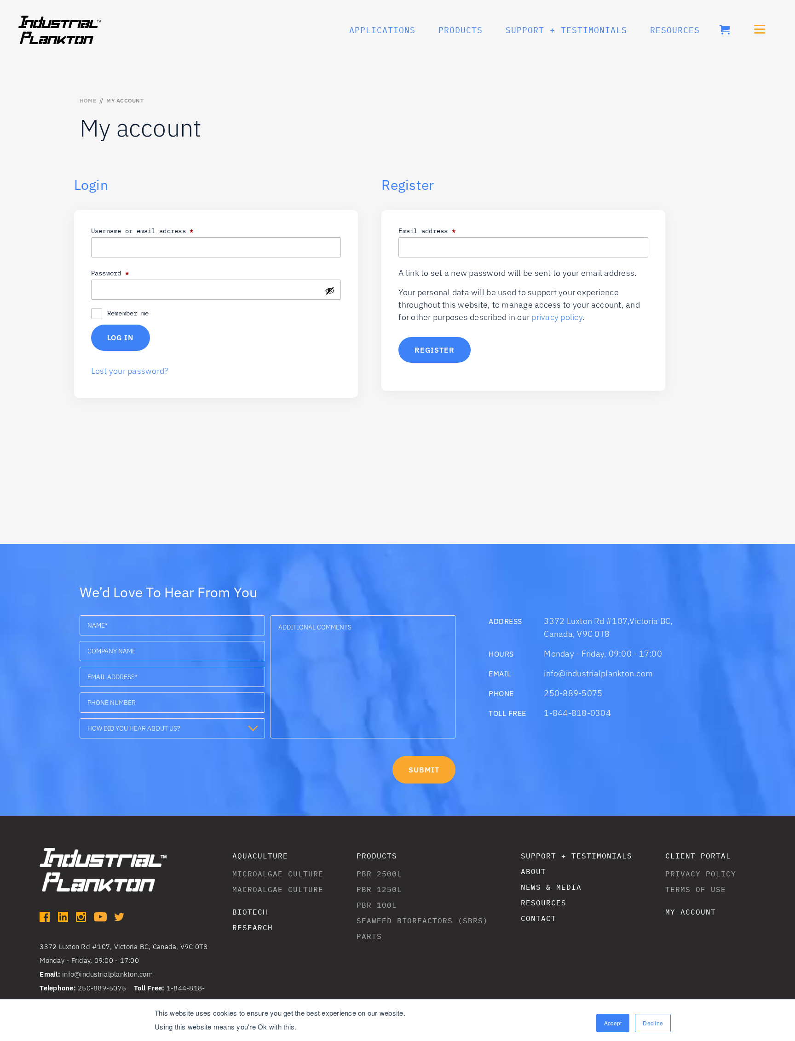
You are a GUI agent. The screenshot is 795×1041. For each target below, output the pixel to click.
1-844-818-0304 (577, 713)
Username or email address (157, 230)
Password (125, 273)
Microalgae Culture (277, 873)
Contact (538, 918)
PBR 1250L (379, 889)
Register (435, 350)
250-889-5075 (573, 693)
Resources (675, 30)
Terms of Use (695, 889)
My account (690, 911)
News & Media (551, 887)
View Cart (724, 30)
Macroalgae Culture (277, 889)
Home (88, 100)
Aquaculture (260, 855)
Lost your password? (129, 371)
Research (252, 927)
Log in (120, 337)
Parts (369, 936)
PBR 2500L (379, 873)
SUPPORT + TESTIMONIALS (566, 30)
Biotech (250, 911)
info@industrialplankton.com (598, 673)
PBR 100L (377, 904)
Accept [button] (613, 1023)
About (533, 871)
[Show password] (330, 291)
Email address (441, 230)
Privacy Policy (700, 873)
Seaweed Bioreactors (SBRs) (422, 920)
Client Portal (698, 855)
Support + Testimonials (576, 855)
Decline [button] (653, 1023)
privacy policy (556, 317)
